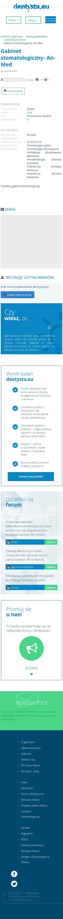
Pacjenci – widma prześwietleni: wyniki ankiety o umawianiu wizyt (33, 449)
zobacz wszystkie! (31, 476)
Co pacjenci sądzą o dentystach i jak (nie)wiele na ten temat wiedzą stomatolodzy (34, 412)
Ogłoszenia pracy (30, 748)
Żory (29, 112)
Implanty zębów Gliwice (34, 805)
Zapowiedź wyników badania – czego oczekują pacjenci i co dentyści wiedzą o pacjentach (36, 431)
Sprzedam (27, 788)
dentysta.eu (32, 893)
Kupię (24, 782)
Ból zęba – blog (30, 771)
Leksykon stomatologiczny (30, 814)
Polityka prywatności (32, 845)
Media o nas (28, 759)
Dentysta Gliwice (30, 799)
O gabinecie (27, 742)
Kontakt (25, 827)
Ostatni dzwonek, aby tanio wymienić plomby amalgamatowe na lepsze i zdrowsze (36, 394)
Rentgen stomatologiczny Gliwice (35, 859)
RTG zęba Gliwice (30, 765)
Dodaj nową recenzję (19, 294)
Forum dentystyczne (32, 794)
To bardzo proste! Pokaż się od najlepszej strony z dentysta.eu (28, 628)
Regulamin (27, 833)
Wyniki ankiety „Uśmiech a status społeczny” (35, 464)
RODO (24, 839)
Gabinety (26, 753)
